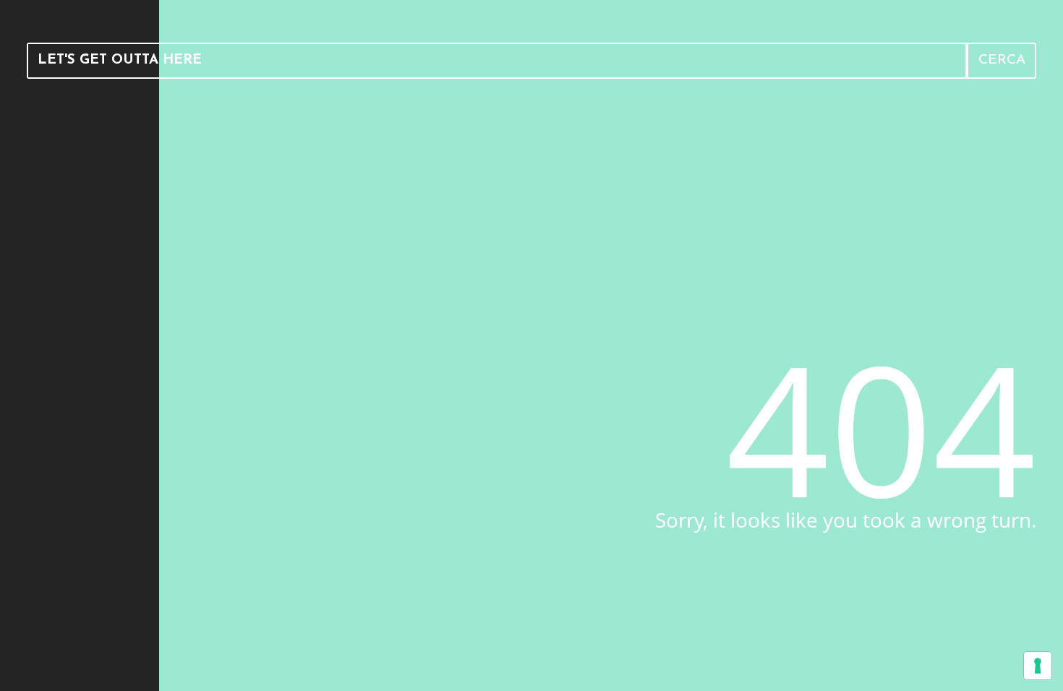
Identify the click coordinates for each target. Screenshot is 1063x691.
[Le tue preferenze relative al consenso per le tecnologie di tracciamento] (1037, 665)
